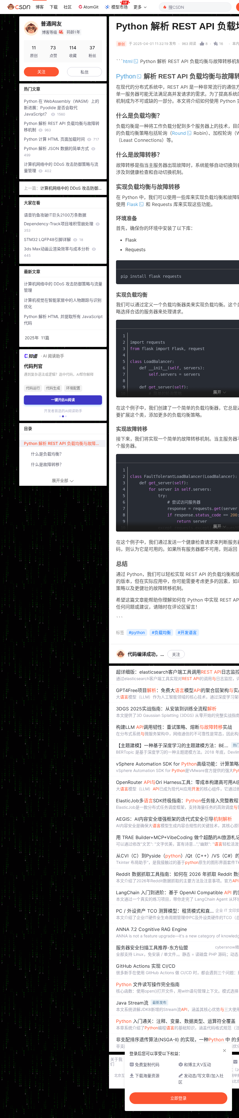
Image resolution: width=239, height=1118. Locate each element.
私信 (84, 71)
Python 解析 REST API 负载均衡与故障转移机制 (61, 126)
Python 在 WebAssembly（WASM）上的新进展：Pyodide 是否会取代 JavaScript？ (61, 107)
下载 (54, 6)
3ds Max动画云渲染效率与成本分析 (57, 252)
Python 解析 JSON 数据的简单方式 (57, 151)
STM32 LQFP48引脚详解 (53, 239)
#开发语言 (187, 632)
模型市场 (119, 6)
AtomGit (91, 6)
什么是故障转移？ (47, 464)
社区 (68, 6)
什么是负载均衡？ (47, 453)
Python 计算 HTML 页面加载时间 (61, 139)
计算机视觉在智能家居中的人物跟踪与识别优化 (62, 303)
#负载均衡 (161, 632)
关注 (176, 654)
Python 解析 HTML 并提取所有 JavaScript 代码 (63, 319)
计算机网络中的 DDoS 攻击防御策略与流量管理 (61, 167)
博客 (40, 6)
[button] (60, 416)
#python (137, 632)
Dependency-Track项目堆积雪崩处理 (59, 227)
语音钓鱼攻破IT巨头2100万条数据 (55, 214)
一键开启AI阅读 (63, 400)
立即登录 (178, 1098)
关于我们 (116, 1061)
